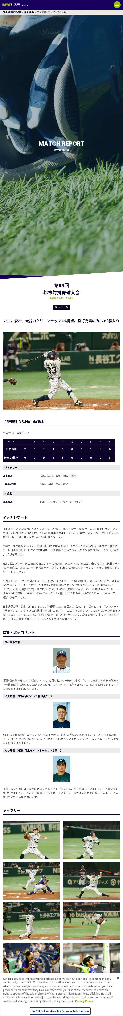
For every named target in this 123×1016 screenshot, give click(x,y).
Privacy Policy (84, 1001)
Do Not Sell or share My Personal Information (60, 1011)
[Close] (117, 978)
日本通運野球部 (11, 12)
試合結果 (29, 12)
